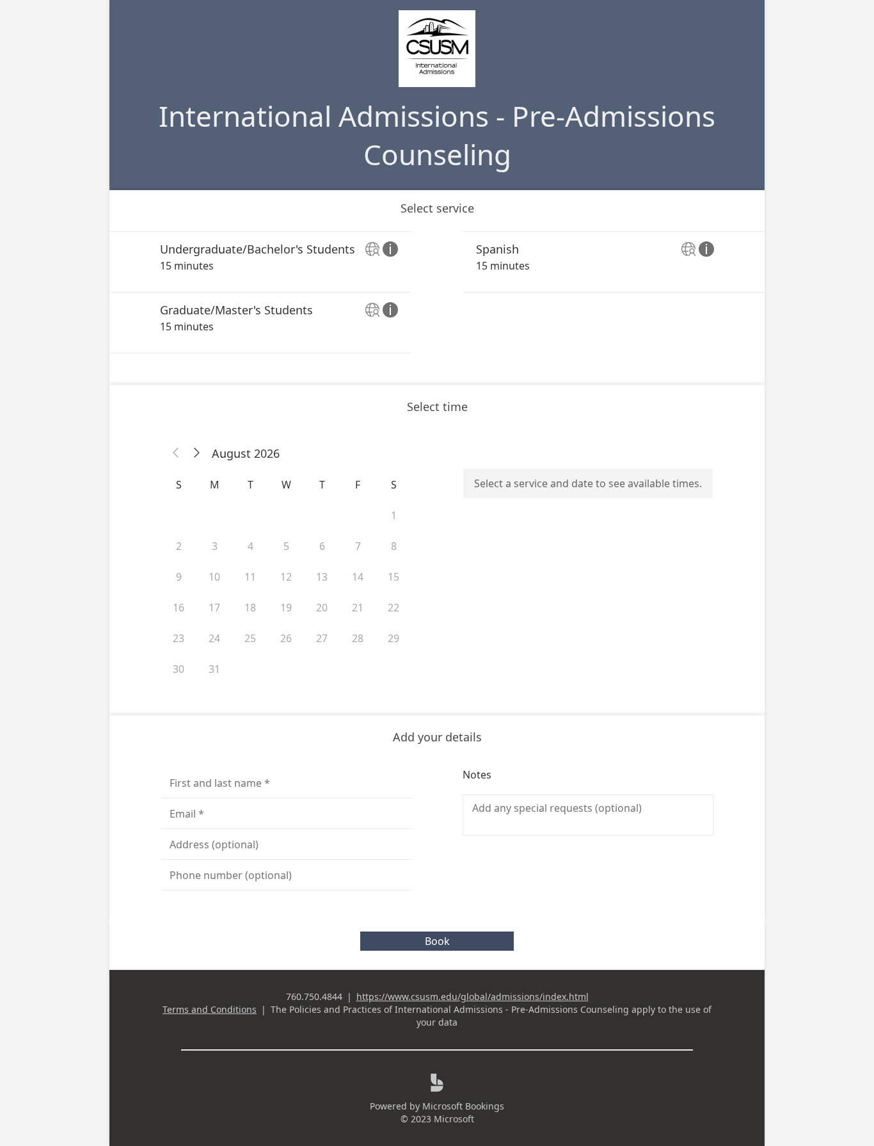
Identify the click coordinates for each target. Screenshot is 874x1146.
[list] (437, 292)
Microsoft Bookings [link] (463, 1106)
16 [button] (178, 608)
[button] (176, 453)
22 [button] (393, 608)
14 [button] (357, 577)
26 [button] (286, 638)
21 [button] (357, 608)
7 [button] (358, 546)
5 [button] (286, 546)
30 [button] (178, 669)
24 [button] (214, 638)
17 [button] (214, 608)
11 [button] (250, 577)
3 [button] (215, 546)
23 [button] (178, 638)
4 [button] (250, 546)
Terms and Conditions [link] (210, 1009)
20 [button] (322, 608)
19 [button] (286, 608)
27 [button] (322, 638)
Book (437, 941)
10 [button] (214, 577)
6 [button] (322, 546)
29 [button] (393, 638)
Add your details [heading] (437, 737)
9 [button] (179, 577)
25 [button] (250, 638)
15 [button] (393, 577)
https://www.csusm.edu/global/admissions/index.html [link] (472, 996)
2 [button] (179, 546)
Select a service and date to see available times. (588, 483)
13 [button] (322, 577)
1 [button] (394, 515)
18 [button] (250, 608)
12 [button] (286, 577)
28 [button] (357, 638)
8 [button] (394, 546)
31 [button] (214, 669)
